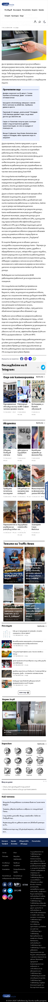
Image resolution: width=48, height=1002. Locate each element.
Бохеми (14, 844)
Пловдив (8, 10)
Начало (5, 841)
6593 (34, 460)
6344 (15, 497)
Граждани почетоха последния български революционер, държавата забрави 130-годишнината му (10, 491)
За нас (4, 853)
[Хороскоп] (24, 775)
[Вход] (35, 22)
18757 (15, 734)
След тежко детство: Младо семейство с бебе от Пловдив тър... (22, 817)
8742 (6, 460)
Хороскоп (7, 743)
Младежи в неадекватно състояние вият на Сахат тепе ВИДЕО (24, 803)
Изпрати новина (46, 491)
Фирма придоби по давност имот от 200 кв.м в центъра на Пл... (23, 823)
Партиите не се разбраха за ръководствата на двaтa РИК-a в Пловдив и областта (10, 527)
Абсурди (23, 844)
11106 (20, 535)
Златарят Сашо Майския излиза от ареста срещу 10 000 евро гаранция (37, 527)
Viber (26, 358)
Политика (26, 10)
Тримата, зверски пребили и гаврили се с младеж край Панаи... (23, 810)
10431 (37, 582)
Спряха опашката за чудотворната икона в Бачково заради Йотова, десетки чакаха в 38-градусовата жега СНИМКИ (34, 570)
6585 (34, 535)
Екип (15, 853)
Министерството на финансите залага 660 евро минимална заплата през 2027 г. (40, 491)
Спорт (7, 16)
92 (26, 685)
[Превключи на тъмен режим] (44, 21)
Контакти (6, 869)
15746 (20, 414)
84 (26, 646)
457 (15, 412)
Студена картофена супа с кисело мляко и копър (28, 653)
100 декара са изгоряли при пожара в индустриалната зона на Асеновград (25, 491)
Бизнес (35, 10)
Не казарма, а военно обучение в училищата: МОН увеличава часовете (37, 406)
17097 (37, 619)
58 (26, 656)
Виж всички (39, 377)
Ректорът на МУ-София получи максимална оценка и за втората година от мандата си (23, 406)
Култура (15, 16)
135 (27, 665)
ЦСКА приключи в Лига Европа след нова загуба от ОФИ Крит (29, 662)
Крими (41, 10)
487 (27, 676)
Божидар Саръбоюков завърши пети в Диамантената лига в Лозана (26, 682)
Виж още (23, 693)
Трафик (5, 844)
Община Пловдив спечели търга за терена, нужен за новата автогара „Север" (7, 453)
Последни (7, 625)
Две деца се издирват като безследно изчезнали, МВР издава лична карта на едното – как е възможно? (23, 453)
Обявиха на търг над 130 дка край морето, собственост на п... (24, 830)
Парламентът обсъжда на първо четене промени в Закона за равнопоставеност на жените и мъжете (12, 406)
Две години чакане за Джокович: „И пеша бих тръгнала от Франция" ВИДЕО (13, 573)
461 (43, 497)
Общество (24, 841)
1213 (15, 533)
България (17, 10)
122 (27, 635)
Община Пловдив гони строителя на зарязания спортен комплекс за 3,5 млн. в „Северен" (13, 611)
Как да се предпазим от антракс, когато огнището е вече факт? (27, 632)
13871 (16, 582)
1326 (29, 497)
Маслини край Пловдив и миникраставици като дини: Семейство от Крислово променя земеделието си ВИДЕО (34, 607)
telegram (30, 358)
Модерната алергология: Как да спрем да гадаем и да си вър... (23, 731)
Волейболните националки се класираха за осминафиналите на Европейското (28, 642)
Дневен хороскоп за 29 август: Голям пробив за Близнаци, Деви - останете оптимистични (29, 672)
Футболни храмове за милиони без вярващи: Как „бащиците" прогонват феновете (37, 453)
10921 (20, 460)
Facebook (21, 358)
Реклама (5, 856)
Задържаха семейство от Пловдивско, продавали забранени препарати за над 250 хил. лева (23, 527)
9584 (34, 414)
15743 (16, 619)
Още (22, 16)
